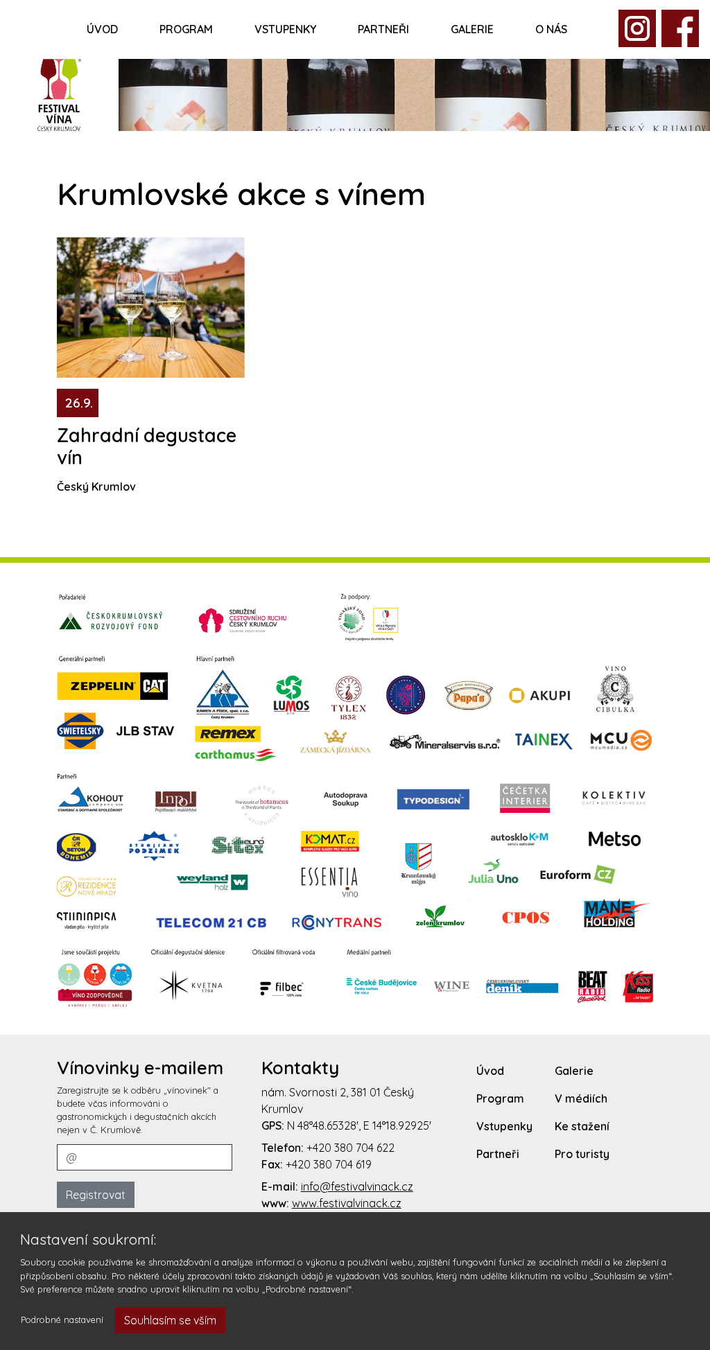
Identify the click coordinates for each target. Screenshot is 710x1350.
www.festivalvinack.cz (346, 1203)
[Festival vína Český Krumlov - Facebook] (637, 27)
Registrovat (95, 1195)
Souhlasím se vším (170, 1320)
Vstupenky (285, 29)
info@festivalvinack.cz (357, 1186)
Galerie (472, 29)
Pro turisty (582, 1154)
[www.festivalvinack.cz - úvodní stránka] (59, 93)
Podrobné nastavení (62, 1319)
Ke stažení (582, 1126)
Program (186, 29)
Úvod (102, 29)
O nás (551, 29)
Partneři (383, 29)
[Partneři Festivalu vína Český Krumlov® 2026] (355, 800)
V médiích (581, 1098)
